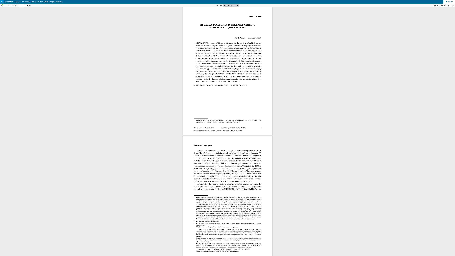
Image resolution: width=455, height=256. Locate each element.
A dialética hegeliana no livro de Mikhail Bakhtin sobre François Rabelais (33, 2)
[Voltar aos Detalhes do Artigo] (2, 2)
